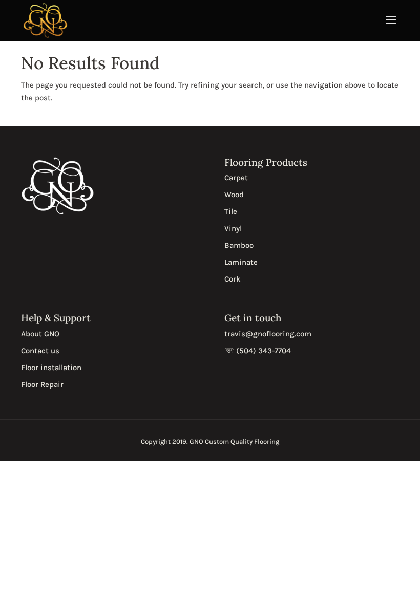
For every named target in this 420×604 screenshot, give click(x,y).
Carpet (236, 177)
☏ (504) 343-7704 (257, 350)
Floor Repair (42, 384)
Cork (232, 279)
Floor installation (51, 367)
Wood (234, 194)
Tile (230, 211)
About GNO (40, 333)
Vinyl (233, 228)
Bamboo (239, 245)
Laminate (241, 262)
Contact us (40, 350)
